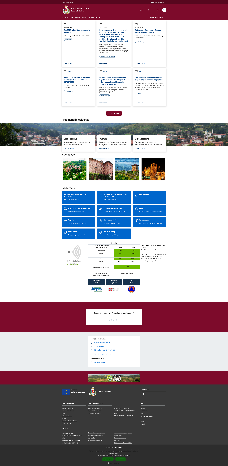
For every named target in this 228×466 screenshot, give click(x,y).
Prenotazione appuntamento (96, 433)
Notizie (105, 24)
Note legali (117, 440)
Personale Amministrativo (69, 421)
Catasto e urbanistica (94, 413)
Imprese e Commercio (94, 411)
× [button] (226, 446)
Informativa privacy (120, 438)
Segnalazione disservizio (95, 435)
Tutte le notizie (113, 113)
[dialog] (114, 455)
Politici (64, 418)
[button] (114, 463)
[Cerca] (164, 10)
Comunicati (144, 411)
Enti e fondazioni (67, 416)
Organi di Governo (67, 408)
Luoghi (143, 421)
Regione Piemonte (67, 2)
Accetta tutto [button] (108, 459)
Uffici (63, 413)
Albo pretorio (118, 435)
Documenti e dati (67, 423)
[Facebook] (147, 10)
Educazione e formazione (121, 408)
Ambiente (117, 413)
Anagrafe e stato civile (95, 408)
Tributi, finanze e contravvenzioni (124, 411)
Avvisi (69, 24)
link (129, 455)
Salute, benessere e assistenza (123, 416)
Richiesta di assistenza (95, 440)
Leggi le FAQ (91, 438)
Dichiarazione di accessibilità (123, 443)
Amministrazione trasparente (123, 433)
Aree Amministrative (68, 411)
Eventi (143, 424)
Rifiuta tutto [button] (120, 459)
